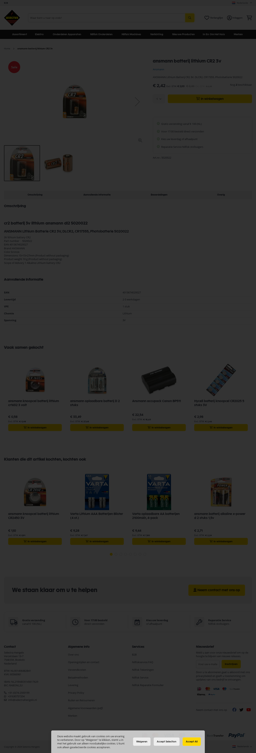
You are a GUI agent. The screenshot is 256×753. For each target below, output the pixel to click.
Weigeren (141, 741)
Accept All (192, 741)
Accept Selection (166, 741)
